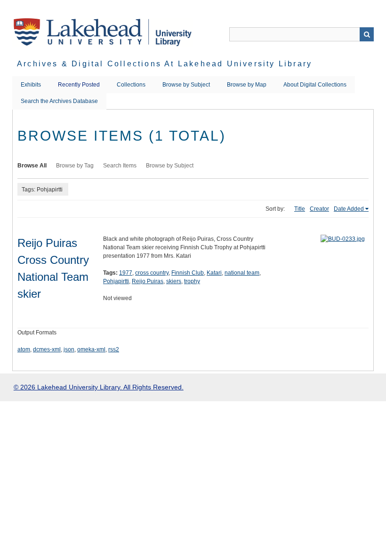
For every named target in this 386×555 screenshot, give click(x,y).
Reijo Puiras (147, 281)
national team (242, 273)
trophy (192, 281)
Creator (319, 209)
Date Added (349, 209)
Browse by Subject (186, 84)
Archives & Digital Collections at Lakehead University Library (164, 64)
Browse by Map (246, 84)
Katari (214, 273)
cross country (152, 273)
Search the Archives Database (59, 101)
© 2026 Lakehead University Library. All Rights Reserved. (99, 387)
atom (23, 349)
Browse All (32, 165)
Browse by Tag (75, 165)
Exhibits (31, 84)
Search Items (120, 165)
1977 (125, 273)
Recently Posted (79, 84)
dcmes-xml (47, 349)
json (69, 349)
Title (299, 209)
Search (367, 34)
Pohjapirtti (116, 281)
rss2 (113, 349)
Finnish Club (187, 273)
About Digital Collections (314, 84)
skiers (173, 281)
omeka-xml (91, 349)
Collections (131, 84)
